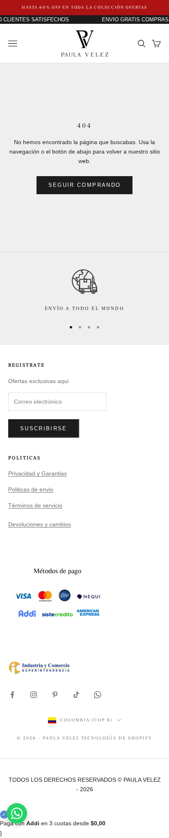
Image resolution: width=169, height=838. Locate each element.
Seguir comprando (84, 185)
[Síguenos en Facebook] (12, 695)
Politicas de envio (30, 489)
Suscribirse (43, 428)
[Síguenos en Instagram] (34, 695)
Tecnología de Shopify (117, 738)
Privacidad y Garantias (37, 473)
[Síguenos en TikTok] (76, 695)
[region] (84, 291)
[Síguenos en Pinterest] (55, 695)
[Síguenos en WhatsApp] (98, 695)
